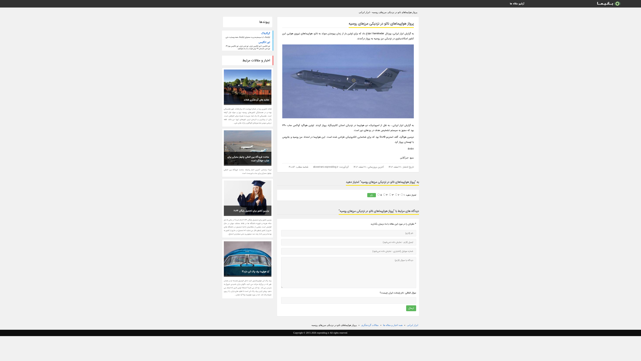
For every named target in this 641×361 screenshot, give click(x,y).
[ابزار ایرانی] (608, 4)
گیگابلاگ (265, 33)
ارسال (411, 308)
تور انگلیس (264, 42)
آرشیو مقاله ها (517, 4)
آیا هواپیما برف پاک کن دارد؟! (255, 271)
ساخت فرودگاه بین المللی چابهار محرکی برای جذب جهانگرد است (248, 158)
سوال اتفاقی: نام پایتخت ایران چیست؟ (398, 293)
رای (371, 195)
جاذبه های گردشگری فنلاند (256, 100)
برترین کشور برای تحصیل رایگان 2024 (251, 211)
